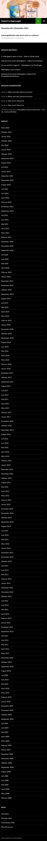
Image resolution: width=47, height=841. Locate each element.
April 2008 (5, 789)
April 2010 (5, 688)
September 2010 (7, 666)
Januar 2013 (5, 583)
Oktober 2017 (6, 377)
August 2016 (6, 434)
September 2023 (7, 158)
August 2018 (6, 342)
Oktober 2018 (6, 334)
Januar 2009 (5, 750)
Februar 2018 (6, 364)
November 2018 (7, 329)
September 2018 (7, 338)
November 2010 (7, 658)
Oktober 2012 (6, 596)
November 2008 (7, 758)
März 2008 (5, 793)
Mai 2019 (4, 307)
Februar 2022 (6, 202)
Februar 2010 (6, 697)
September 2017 (7, 382)
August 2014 (6, 526)
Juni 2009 (5, 728)
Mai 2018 (4, 351)
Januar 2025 (5, 136)
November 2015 (7, 474)
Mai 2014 (4, 539)
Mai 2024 (4, 145)
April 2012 (5, 614)
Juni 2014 (5, 535)
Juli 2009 (4, 723)
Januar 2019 (5, 325)
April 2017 (5, 404)
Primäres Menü (44, 21)
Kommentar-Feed (7, 823)
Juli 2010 (4, 675)
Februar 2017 (6, 412)
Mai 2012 (4, 609)
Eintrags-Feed (6, 818)
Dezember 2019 (7, 281)
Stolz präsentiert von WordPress (11, 838)
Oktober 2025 (6, 132)
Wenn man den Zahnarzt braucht (20, 92)
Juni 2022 (5, 193)
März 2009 (5, 741)
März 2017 (5, 408)
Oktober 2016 (6, 426)
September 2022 (7, 180)
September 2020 (7, 250)
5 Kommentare (19, 38)
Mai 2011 (4, 645)
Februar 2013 (6, 579)
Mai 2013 (4, 574)
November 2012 (7, 592)
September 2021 (7, 211)
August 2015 (6, 482)
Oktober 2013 (6, 561)
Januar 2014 (5, 548)
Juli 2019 (4, 303)
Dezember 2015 (7, 469)
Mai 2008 (4, 785)
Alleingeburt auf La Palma (10, 70)
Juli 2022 (4, 189)
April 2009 (5, 737)
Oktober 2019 (6, 290)
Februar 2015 (6, 500)
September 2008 (7, 767)
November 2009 (7, 710)
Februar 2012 (6, 618)
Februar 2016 (6, 461)
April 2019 (5, 312)
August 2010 (6, 671)
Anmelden (5, 814)
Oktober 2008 (6, 763)
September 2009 (7, 719)
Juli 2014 (4, 531)
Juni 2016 (5, 443)
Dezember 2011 (7, 627)
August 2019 (6, 298)
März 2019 (5, 316)
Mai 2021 (4, 224)
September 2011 (7, 631)
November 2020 (7, 246)
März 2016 (5, 456)
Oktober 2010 (6, 662)
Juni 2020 (5, 259)
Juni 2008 (5, 780)
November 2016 (7, 421)
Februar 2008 (6, 798)
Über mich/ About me (16, 101)
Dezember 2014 (7, 509)
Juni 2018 (5, 347)
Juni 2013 (5, 570)
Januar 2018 (5, 369)
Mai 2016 (4, 447)
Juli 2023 (4, 167)
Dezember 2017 (7, 373)
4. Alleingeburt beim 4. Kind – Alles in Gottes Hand (20, 56)
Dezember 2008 (7, 754)
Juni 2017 (5, 395)
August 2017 (6, 386)
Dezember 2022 (7, 176)
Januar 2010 (5, 701)
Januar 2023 (5, 171)
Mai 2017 (4, 399)
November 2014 (7, 513)
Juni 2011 (5, 640)
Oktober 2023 (6, 154)
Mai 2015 (4, 487)
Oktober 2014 (6, 517)
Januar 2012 (5, 623)
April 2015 (5, 491)
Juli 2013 (4, 566)
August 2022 (6, 185)
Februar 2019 (6, 320)
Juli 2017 (4, 390)
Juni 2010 (5, 680)
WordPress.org (7, 827)
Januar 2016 (5, 465)
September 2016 (7, 430)
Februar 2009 (6, 745)
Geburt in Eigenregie (11, 21)
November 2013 (7, 557)
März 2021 (5, 233)
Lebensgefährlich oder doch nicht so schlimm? (20, 35)
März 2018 (5, 360)
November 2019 (7, 285)
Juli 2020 (4, 255)
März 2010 (5, 693)
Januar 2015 (5, 504)
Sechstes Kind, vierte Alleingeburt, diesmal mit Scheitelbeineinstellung (18, 75)
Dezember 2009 (7, 706)
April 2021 (5, 228)
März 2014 (5, 544)
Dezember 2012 (7, 588)
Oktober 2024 (6, 141)
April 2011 (5, 649)
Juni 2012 (5, 605)
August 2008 (6, 772)
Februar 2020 (6, 272)
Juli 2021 (4, 215)
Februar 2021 (6, 237)
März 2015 (5, 496)
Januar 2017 (5, 417)
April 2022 (5, 198)
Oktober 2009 (6, 715)
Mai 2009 (4, 732)
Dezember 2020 (7, 242)
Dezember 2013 (7, 553)
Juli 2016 (4, 439)
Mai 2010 (4, 684)
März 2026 (5, 128)
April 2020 (5, 268)
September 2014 (7, 522)
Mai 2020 (4, 263)
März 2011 (5, 653)
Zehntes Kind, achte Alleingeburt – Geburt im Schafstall (22, 61)
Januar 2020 (5, 277)
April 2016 (5, 452)
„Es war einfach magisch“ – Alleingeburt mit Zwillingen (21, 65)
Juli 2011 (4, 636)
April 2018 (5, 355)
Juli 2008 (4, 776)
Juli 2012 (4, 601)
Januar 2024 (5, 150)
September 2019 (7, 294)
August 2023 (6, 163)
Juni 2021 (5, 220)
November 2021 (7, 207)
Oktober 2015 (6, 478)
